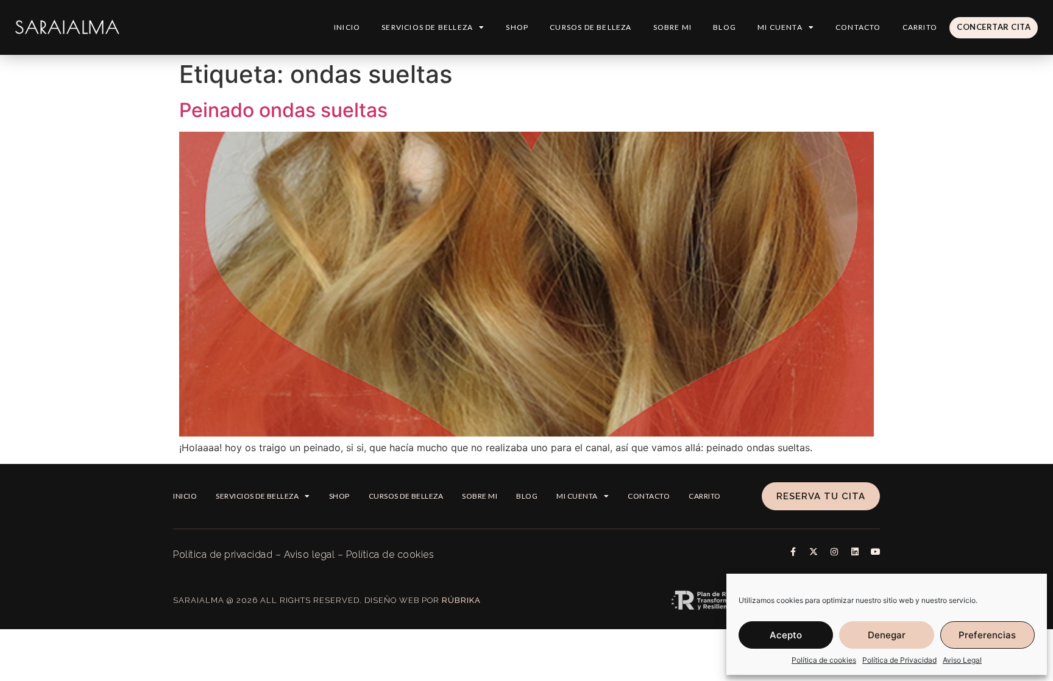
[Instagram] (834, 551)
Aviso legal (309, 554)
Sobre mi (672, 27)
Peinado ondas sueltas (283, 110)
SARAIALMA (67, 27)
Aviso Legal (962, 660)
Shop (517, 27)
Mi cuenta (780, 27)
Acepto (786, 635)
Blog (724, 27)
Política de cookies (824, 660)
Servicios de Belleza (427, 27)
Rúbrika (461, 600)
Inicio (347, 27)
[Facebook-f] (793, 551)
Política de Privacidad (899, 660)
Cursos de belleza (590, 27)
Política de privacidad (222, 554)
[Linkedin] (855, 551)
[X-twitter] (813, 551)
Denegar (887, 635)
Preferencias (987, 635)
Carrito (919, 27)
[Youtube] (875, 551)
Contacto (858, 27)
